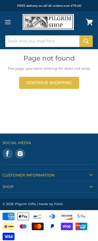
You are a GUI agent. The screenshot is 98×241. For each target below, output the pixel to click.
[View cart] (89, 22)
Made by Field (51, 204)
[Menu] (8, 22)
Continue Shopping (49, 82)
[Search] (86, 41)
